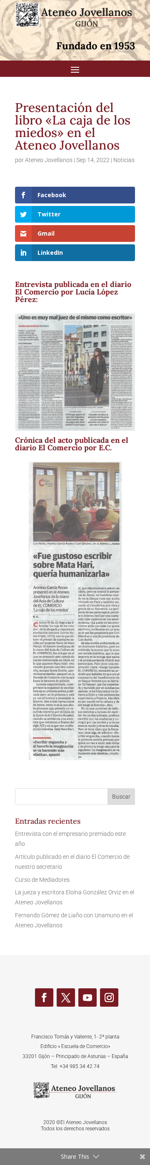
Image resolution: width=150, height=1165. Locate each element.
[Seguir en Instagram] (109, 997)
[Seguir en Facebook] (44, 997)
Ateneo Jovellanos (48, 160)
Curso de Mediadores (42, 879)
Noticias (124, 160)
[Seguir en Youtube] (87, 997)
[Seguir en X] (66, 997)
